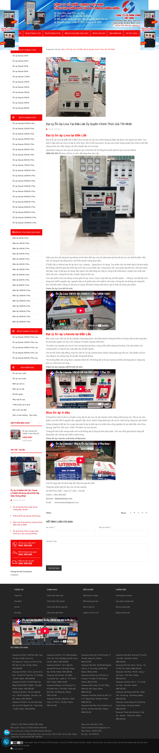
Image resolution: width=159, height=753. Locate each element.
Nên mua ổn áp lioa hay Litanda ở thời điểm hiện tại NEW (27, 523)
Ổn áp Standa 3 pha (52, 33)
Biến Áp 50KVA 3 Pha (21, 275)
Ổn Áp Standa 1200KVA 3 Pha (24, 223)
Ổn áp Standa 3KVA (20, 66)
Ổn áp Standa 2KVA (20, 61)
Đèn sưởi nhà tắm (20, 410)
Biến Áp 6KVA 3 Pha (20, 238)
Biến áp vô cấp (18, 389)
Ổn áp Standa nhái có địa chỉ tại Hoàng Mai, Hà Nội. (25, 508)
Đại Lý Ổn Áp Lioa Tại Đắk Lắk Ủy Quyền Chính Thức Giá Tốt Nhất (89, 124)
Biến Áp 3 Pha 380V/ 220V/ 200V (76, 33)
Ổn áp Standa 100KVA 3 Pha (24, 170)
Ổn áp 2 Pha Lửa (99, 33)
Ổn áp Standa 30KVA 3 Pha (23, 149)
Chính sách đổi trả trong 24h (57, 607)
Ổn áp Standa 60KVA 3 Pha (23, 160)
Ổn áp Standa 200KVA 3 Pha (24, 181)
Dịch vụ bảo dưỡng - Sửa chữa (25, 415)
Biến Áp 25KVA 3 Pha (21, 259)
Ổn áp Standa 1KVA (20, 56)
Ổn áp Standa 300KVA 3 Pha (24, 191)
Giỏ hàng (17, 613)
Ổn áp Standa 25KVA (21, 98)
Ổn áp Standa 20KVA (21, 92)
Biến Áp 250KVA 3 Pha (21, 306)
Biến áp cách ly (18, 384)
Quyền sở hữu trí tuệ (91, 613)
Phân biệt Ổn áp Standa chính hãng (26, 516)
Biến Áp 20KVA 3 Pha (21, 254)
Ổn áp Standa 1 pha (33, 33)
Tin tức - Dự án (18, 450)
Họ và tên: (50, 527)
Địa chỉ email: (105, 527)
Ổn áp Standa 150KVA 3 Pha (24, 176)
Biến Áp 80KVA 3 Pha (21, 285)
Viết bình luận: (51, 541)
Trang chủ (50, 49)
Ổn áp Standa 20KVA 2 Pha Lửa (25, 347)
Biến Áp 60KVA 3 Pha (21, 280)
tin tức (57, 49)
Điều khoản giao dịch (90, 601)
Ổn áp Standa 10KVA (21, 82)
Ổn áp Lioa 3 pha (19, 378)
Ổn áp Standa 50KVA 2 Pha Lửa (25, 358)
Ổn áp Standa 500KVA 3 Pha (24, 202)
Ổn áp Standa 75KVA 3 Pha (23, 165)
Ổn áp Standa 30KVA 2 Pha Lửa (25, 353)
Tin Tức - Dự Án (131, 33)
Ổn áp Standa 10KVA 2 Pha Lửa (25, 337)
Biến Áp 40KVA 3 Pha (21, 269)
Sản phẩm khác (115, 33)
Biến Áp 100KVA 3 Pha (21, 290)
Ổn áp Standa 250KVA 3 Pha (24, 186)
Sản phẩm (18, 601)
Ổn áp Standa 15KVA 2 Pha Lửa (25, 342)
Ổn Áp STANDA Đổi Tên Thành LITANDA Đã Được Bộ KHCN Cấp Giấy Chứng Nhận (25, 493)
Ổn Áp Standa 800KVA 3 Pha (24, 212)
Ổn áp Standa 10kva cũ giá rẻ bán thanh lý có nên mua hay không (26, 532)
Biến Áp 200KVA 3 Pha (21, 301)
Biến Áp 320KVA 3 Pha (21, 311)
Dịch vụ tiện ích (89, 607)
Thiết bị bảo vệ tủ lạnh (21, 405)
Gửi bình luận (53, 568)
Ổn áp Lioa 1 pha (19, 373)
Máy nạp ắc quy (19, 399)
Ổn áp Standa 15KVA (21, 87)
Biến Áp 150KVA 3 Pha (21, 296)
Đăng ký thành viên (123, 613)
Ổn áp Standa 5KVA (20, 71)
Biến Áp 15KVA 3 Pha (21, 248)
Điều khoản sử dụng (90, 595)
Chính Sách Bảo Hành (55, 613)
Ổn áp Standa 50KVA (21, 108)
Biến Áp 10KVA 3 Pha (21, 243)
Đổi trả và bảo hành (123, 607)
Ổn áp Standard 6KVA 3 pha (24, 123)
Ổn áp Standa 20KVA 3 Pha (23, 139)
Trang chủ (17, 595)
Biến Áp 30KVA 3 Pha (21, 264)
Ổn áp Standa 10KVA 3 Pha (23, 129)
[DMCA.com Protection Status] (17, 742)
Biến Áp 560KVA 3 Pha (21, 322)
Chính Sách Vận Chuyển (56, 601)
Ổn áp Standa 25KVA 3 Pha (23, 144)
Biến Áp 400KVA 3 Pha (21, 316)
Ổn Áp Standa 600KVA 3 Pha (24, 207)
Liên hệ (17, 607)
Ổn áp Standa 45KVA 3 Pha (23, 155)
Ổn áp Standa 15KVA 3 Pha (23, 134)
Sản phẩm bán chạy (20, 423)
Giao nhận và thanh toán (125, 601)
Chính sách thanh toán (55, 595)
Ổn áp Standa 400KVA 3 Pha (24, 197)
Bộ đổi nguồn (18, 394)
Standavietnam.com (63, 499)
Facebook (14, 575)
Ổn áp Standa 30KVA (21, 103)
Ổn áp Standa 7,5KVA (21, 77)
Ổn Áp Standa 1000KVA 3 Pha (24, 217)
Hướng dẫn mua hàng (124, 595)
